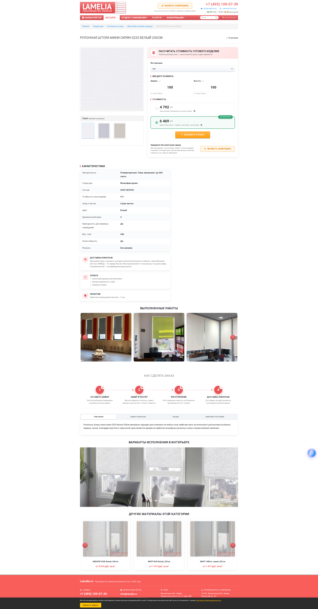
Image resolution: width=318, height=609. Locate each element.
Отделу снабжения (134, 17)
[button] (85, 337)
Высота (199, 81)
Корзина (230, 17)
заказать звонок (229, 8)
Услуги (157, 17)
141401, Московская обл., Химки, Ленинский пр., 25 (215, 594)
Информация (175, 17)
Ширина (156, 81)
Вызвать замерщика (176, 5)
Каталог (111, 17)
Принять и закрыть (91, 605)
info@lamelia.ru (209, 8)
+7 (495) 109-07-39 (222, 4)
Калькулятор (93, 17)
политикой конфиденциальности (208, 600)
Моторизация (157, 63)
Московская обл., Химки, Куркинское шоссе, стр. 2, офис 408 (176, 594)
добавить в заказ (193, 135)
